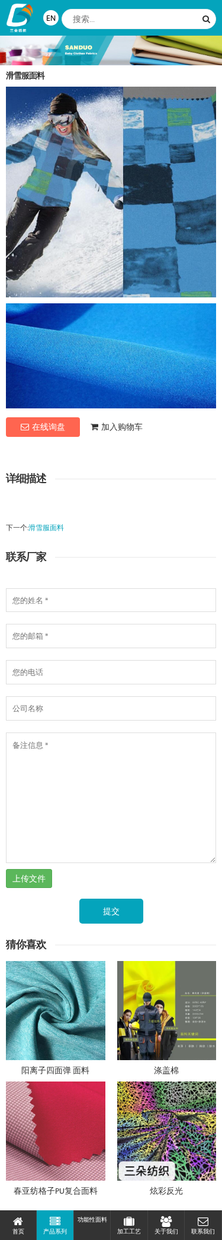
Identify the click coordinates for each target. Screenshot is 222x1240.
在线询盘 (48, 426)
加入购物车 (122, 426)
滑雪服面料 (46, 527)
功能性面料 (92, 1219)
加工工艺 (129, 1231)
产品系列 (55, 1231)
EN (51, 17)
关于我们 (166, 1231)
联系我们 (203, 1231)
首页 (18, 1231)
